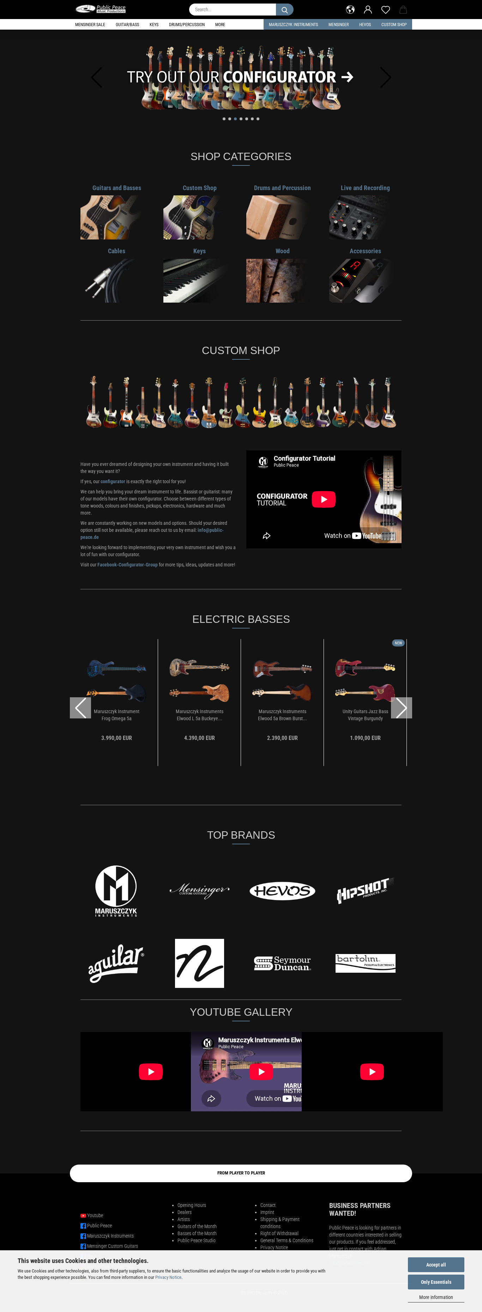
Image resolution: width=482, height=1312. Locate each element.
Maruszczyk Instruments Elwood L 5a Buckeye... (199, 715)
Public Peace (99, 1225)
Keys (154, 24)
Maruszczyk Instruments (293, 24)
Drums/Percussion (187, 24)
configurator (113, 481)
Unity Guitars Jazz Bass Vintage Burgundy (365, 715)
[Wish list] (385, 9)
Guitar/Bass (127, 24)
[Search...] (285, 10)
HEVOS (365, 24)
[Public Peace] (103, 9)
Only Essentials (436, 1282)
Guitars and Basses (116, 188)
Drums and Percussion (282, 188)
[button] (350, 9)
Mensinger (339, 24)
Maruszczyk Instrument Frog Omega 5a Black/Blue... (116, 715)
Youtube (95, 1215)
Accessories (365, 251)
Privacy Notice (168, 1277)
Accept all (436, 1265)
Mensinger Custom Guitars (112, 1246)
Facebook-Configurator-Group (127, 564)
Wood (283, 251)
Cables (116, 251)
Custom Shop (394, 24)
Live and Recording (365, 188)
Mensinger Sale (90, 24)
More (220, 24)
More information (436, 1297)
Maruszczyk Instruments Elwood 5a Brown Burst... (282, 715)
